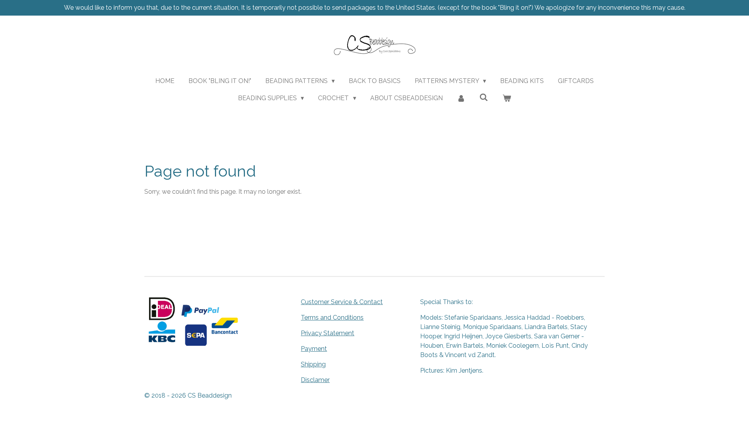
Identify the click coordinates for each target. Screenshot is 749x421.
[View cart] (506, 98)
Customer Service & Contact (342, 302)
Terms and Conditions (332, 317)
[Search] (483, 97)
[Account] (461, 98)
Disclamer (315, 380)
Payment (314, 348)
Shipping (313, 364)
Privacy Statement (327, 333)
